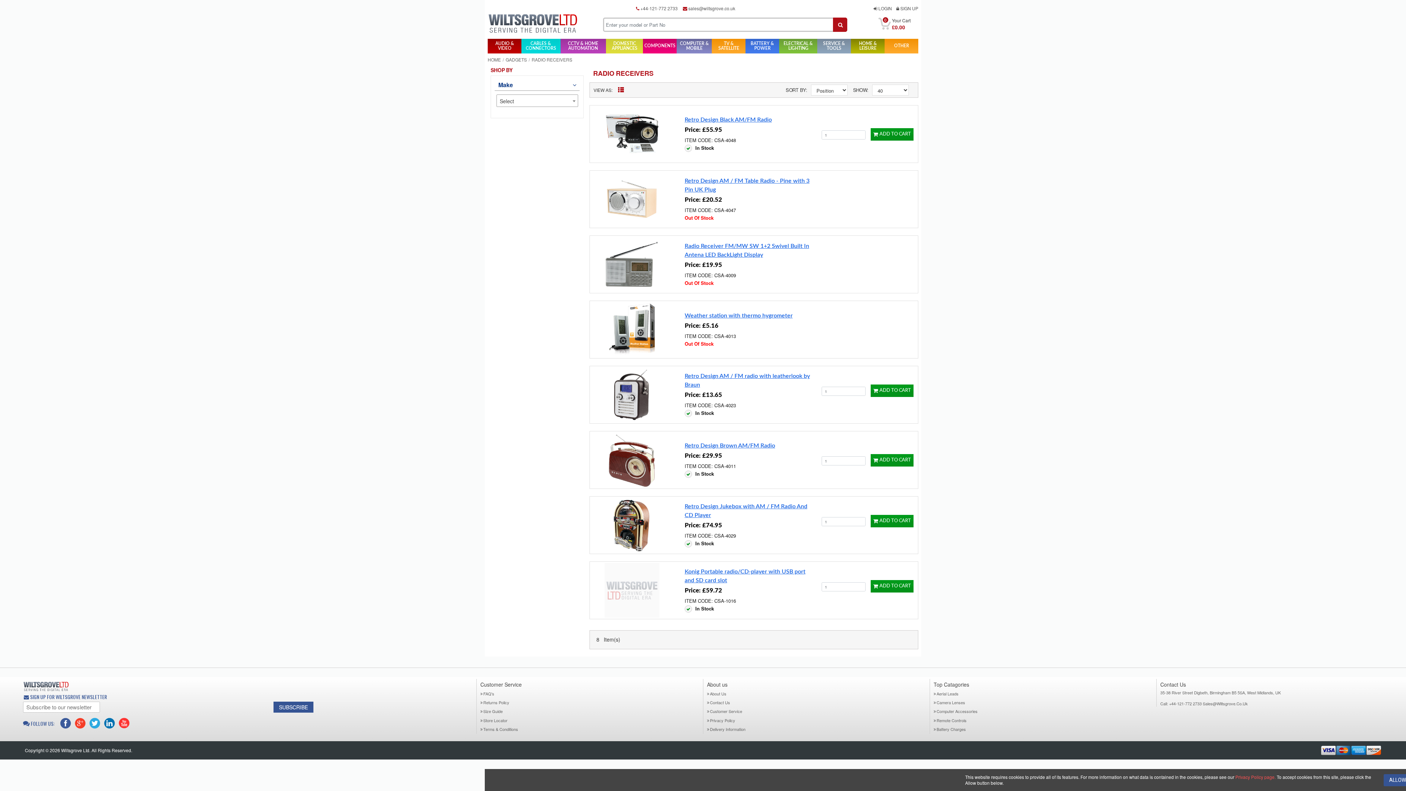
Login (884, 8)
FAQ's (488, 694)
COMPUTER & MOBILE (694, 46)
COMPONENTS (660, 46)
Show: (860, 89)
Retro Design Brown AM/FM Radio (730, 446)
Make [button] (505, 85)
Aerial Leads (948, 694)
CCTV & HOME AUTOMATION (583, 46)
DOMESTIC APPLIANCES (624, 46)
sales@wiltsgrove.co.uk (711, 8)
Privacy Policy (722, 720)
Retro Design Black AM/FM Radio (728, 120)
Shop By (502, 70)
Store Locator (495, 720)
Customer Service (726, 711)
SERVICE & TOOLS (834, 46)
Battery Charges (951, 729)
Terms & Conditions (500, 729)
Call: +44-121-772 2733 (1181, 703)
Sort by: (796, 89)
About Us (718, 694)
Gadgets (516, 59)
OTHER (901, 46)
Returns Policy (496, 702)
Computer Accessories (957, 711)
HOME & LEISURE (868, 46)
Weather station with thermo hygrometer (739, 316)
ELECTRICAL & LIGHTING (798, 46)
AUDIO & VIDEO (504, 46)
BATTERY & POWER (762, 46)
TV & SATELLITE (728, 46)
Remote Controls (952, 720)
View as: (603, 90)
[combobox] (537, 100)
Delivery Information (727, 729)
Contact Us (720, 702)
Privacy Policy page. (1255, 777)
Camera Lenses (951, 702)
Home (494, 59)
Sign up (908, 8)
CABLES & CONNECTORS (541, 46)
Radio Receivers (623, 73)
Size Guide (493, 711)
